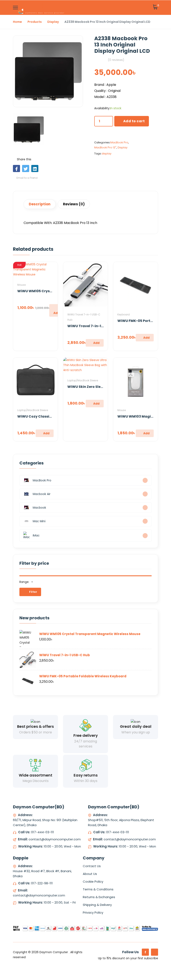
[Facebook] (145, 952)
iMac (36, 535)
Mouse (21, 285)
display (106, 154)
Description (39, 204)
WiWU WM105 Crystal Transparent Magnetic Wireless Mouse (89, 634)
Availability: (102, 108)
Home (17, 22)
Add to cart (134, 121)
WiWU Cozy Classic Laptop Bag (45, 416)
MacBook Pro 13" (105, 147)
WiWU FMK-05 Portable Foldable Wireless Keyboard (82, 676)
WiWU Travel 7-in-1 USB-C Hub (94, 326)
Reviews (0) (74, 204)
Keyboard (123, 314)
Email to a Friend (27, 178)
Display (53, 22)
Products (35, 22)
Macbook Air (41, 494)
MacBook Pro (119, 142)
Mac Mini (39, 521)
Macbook (39, 507)
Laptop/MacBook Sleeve (32, 410)
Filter (33, 592)
